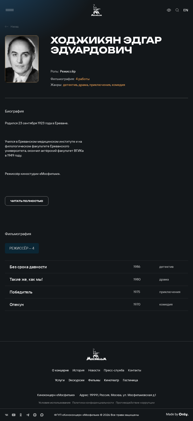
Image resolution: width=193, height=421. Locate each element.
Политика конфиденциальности (93, 402)
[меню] (9, 10)
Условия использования (54, 402)
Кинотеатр (111, 380)
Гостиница (130, 380)
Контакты (134, 370)
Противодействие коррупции (135, 402)
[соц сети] (6, 415)
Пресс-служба (114, 370)
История (78, 370)
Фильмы (94, 380)
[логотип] (96, 10)
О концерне (60, 370)
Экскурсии (76, 380)
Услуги (60, 380)
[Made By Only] (177, 414)
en (185, 10)
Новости (94, 370)
